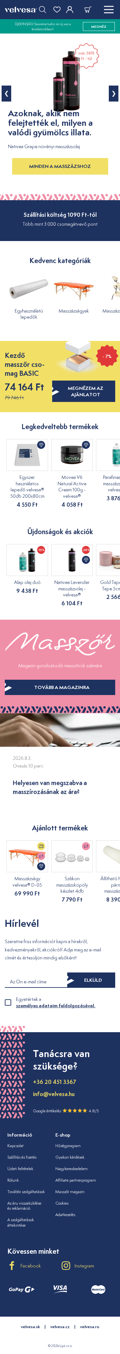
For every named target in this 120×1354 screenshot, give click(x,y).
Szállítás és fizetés (21, 1157)
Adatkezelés (65, 1214)
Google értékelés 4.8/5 (66, 1111)
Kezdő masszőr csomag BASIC (24, 364)
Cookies (61, 1203)
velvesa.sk (30, 1326)
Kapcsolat (15, 1145)
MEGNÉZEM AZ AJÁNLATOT (85, 391)
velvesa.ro (89, 1326)
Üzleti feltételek (20, 1168)
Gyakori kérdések (69, 1157)
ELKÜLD (93, 980)
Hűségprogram (68, 1145)
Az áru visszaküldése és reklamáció (24, 1205)
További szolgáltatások (26, 1191)
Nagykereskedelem (71, 1168)
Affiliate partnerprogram (75, 1180)
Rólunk (13, 1180)
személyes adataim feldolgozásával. (55, 1005)
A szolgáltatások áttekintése (20, 1222)
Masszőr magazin (69, 1191)
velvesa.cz (60, 1326)
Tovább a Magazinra (62, 687)
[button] (6, 94)
